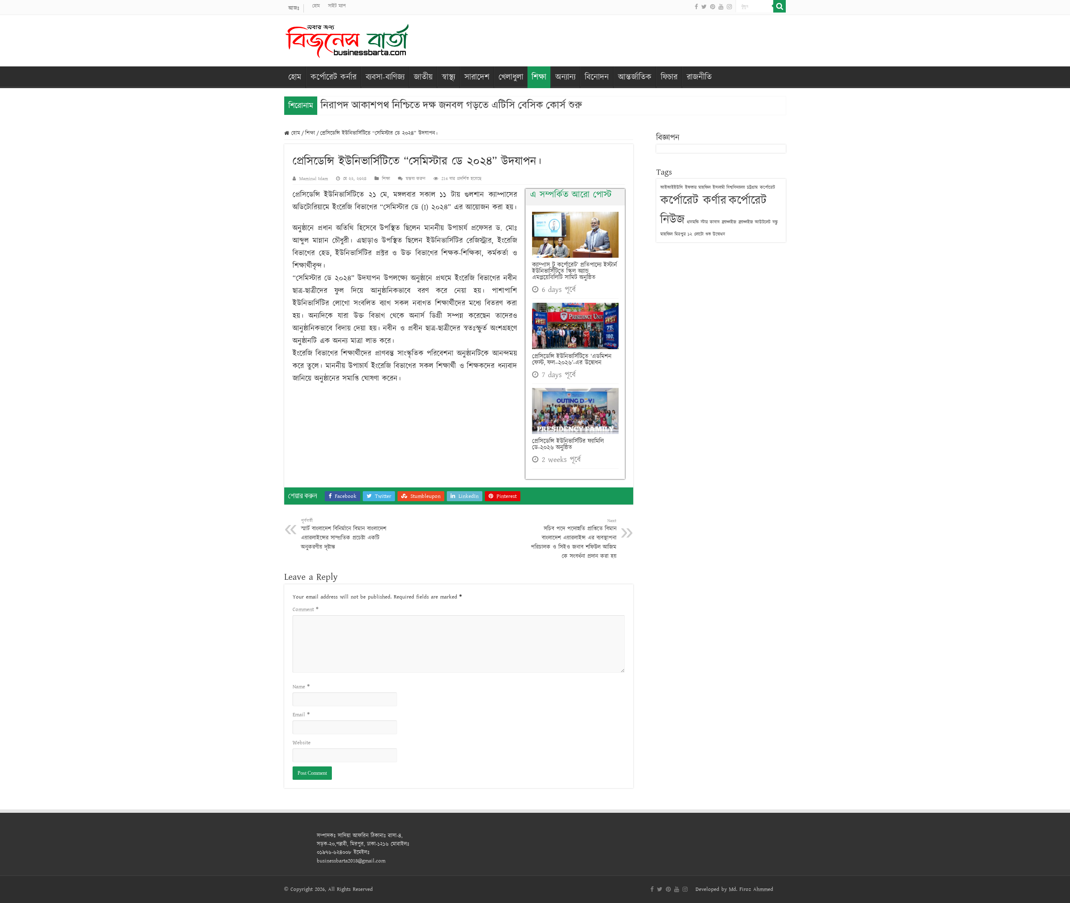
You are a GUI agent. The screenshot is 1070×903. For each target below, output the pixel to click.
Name (301, 686)
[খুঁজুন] (779, 6)
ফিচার (669, 77)
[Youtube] (721, 7)
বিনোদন (597, 77)
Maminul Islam (313, 178)
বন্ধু (775, 222)
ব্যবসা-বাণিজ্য (385, 77)
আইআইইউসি (671, 187)
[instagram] (729, 7)
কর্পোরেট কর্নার (334, 77)
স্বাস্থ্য (448, 77)
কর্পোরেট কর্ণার (693, 200)
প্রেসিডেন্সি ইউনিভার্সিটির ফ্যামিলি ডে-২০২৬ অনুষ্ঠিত (568, 444)
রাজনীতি (699, 77)
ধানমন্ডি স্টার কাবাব (703, 222)
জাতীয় (423, 77)
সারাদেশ (476, 77)
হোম (316, 6)
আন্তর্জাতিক (635, 77)
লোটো (698, 234)
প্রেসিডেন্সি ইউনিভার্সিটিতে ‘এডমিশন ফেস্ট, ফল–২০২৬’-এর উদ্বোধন (571, 359)
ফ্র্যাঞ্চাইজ (729, 222)
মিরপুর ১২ (683, 234)
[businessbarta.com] (347, 39)
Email (301, 714)
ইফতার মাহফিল (698, 187)
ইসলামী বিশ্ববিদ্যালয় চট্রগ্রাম (735, 187)
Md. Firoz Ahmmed (751, 889)
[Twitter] (704, 7)
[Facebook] (696, 7)
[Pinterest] (712, 7)
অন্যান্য (565, 77)
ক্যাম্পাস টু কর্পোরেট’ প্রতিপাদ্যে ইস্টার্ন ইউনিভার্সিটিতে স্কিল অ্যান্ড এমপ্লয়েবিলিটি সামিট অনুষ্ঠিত (574, 271)
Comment (305, 609)
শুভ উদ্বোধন (715, 234)
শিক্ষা (539, 77)
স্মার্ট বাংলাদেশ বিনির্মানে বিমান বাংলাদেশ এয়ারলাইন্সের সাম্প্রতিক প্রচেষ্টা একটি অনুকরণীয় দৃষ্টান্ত (343, 534)
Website (302, 742)
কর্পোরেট (767, 187)
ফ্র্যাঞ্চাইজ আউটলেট (754, 222)
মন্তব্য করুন (415, 178)
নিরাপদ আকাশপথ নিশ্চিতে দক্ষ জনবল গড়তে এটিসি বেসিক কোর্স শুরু (451, 105)
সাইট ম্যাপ (337, 6)
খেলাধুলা (511, 77)
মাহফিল (666, 234)
